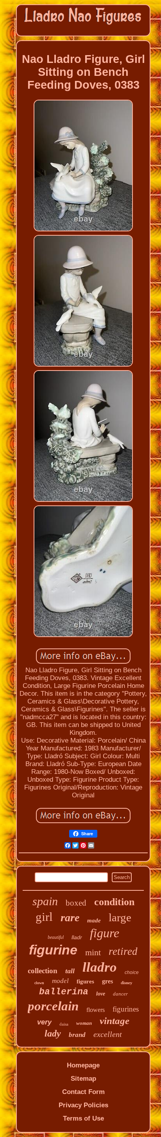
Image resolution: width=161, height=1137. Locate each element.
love (100, 994)
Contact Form (83, 1092)
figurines (126, 1009)
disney (126, 982)
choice (132, 972)
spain (45, 901)
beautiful (56, 937)
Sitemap (83, 1078)
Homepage (83, 1065)
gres (107, 981)
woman (84, 1023)
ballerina (63, 992)
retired (123, 951)
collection (42, 971)
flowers (95, 1009)
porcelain (53, 1006)
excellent (107, 1034)
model (60, 981)
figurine (53, 949)
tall (70, 971)
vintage (114, 1020)
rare (70, 917)
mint (93, 952)
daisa (63, 1024)
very (44, 1022)
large (120, 917)
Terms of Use (83, 1118)
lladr (77, 937)
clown (39, 983)
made (94, 920)
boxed (76, 903)
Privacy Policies (83, 1105)
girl (44, 917)
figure (104, 933)
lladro (99, 967)
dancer (120, 994)
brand (77, 1035)
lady (53, 1033)
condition (114, 902)
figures (85, 981)
